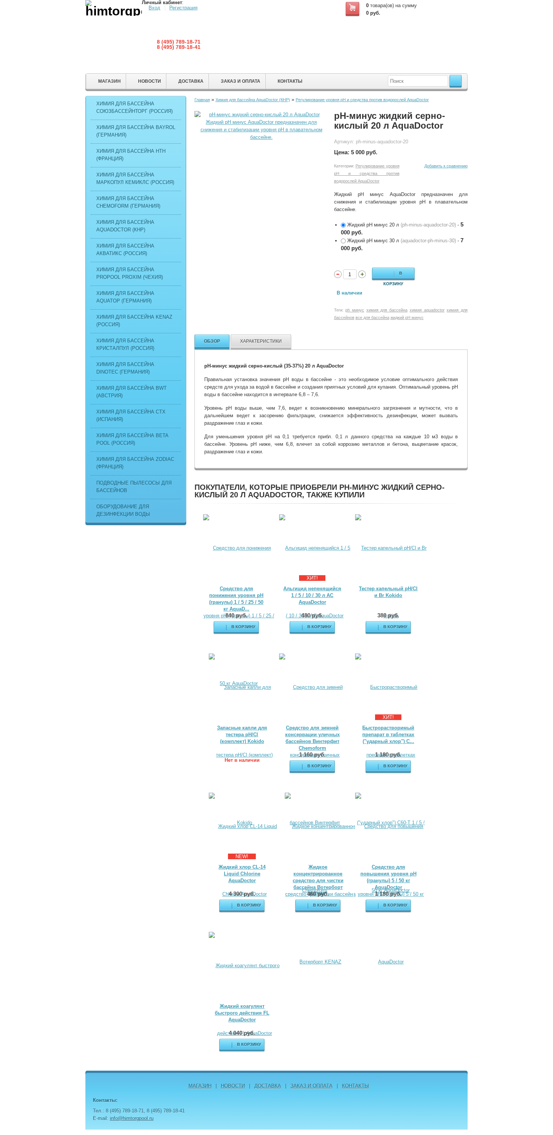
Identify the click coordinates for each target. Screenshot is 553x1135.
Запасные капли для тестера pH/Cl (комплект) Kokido (242, 734)
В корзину (393, 274)
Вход (154, 8)
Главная (202, 99)
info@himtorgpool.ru (131, 1118)
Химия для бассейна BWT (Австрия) (131, 391)
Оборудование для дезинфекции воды (123, 510)
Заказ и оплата (240, 81)
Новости (149, 81)
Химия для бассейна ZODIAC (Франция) (135, 462)
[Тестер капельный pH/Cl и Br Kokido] (391, 581)
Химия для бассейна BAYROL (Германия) (135, 131)
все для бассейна (372, 317)
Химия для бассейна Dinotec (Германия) (125, 368)
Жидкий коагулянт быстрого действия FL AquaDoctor (242, 1013)
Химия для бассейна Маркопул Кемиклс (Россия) (135, 178)
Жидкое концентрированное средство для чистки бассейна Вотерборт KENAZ (318, 880)
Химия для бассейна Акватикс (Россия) (125, 249)
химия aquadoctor (427, 310)
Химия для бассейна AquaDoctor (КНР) (125, 225)
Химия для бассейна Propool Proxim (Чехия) (129, 273)
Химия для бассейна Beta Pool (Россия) (132, 439)
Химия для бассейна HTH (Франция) (131, 154)
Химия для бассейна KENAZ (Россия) (134, 320)
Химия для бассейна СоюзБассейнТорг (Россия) (134, 107)
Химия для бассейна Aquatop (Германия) (125, 297)
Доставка (191, 81)
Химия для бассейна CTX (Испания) (131, 415)
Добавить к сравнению (446, 166)
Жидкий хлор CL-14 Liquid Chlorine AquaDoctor (242, 873)
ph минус (354, 310)
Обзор (212, 341)
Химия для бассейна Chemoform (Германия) (128, 202)
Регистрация (183, 8)
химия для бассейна (386, 310)
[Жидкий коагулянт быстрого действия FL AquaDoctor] (244, 999)
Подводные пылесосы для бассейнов (134, 486)
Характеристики (261, 341)
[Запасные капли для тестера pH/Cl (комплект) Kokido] (244, 754)
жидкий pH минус (407, 317)
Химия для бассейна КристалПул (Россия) (125, 344)
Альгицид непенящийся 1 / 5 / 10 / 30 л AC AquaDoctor (312, 595)
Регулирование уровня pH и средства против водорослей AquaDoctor (362, 99)
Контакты (290, 81)
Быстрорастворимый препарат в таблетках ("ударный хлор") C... (388, 734)
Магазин (109, 81)
